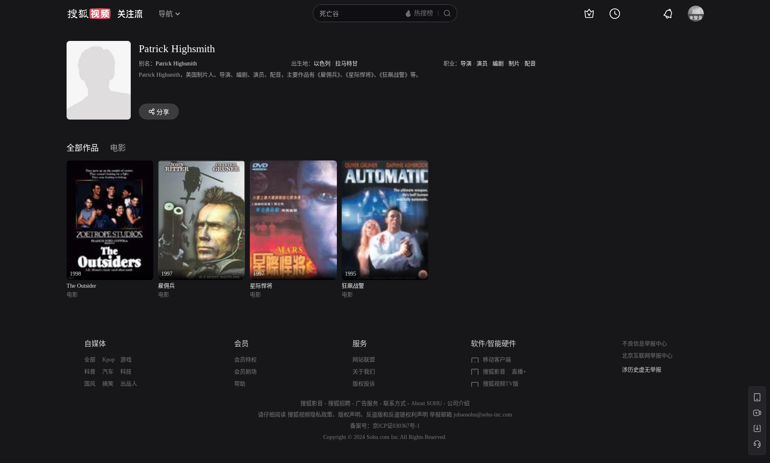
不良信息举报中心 (644, 344)
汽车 (107, 372)
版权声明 (349, 415)
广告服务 (367, 403)
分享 (162, 112)
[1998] (110, 165)
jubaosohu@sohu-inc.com (483, 415)
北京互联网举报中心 (647, 356)
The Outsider (81, 286)
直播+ (519, 372)
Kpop (108, 360)
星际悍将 (261, 286)
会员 (241, 344)
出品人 (128, 384)
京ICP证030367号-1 (396, 426)
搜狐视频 (89, 13)
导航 (165, 14)
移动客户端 (497, 360)
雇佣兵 (166, 286)
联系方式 (394, 403)
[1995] (385, 165)
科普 (89, 372)
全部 (89, 360)
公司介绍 (458, 403)
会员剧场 (245, 372)
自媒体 (95, 344)
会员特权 (245, 360)
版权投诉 (364, 384)
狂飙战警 (353, 286)
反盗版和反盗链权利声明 (397, 415)
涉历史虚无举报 (641, 370)
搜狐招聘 (339, 403)
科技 (126, 372)
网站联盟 (364, 360)
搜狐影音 (494, 372)
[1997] (201, 165)
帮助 (239, 384)
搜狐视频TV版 (501, 384)
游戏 (126, 360)
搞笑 (107, 384)
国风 (89, 384)
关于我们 (364, 372)
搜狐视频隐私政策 (310, 415)
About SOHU (426, 403)
